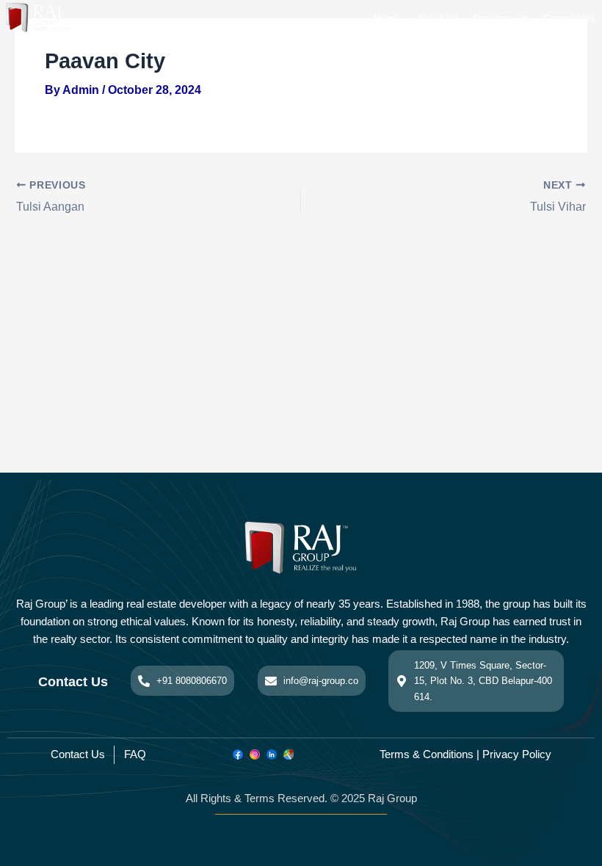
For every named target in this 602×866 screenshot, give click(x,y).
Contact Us (569, 18)
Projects (492, 18)
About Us (437, 18)
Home (388, 18)
